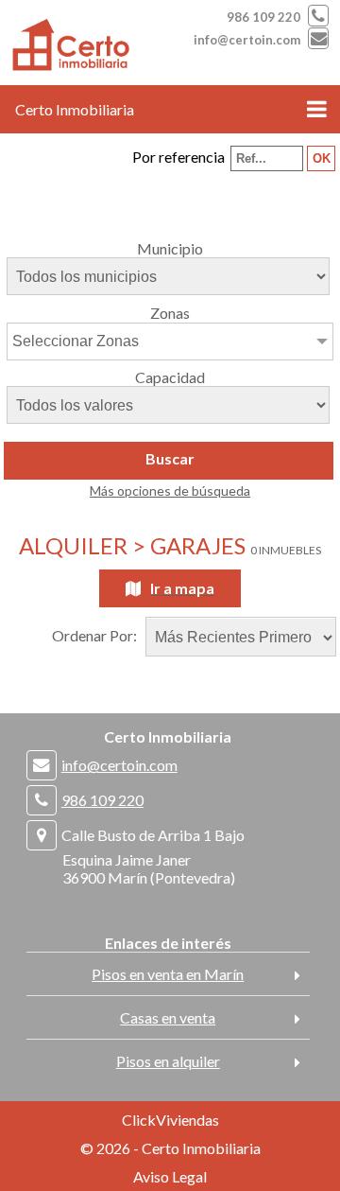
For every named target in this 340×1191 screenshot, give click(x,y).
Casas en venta (167, 1017)
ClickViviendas (170, 1120)
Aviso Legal (170, 1176)
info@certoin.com (247, 39)
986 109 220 (263, 17)
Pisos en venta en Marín (168, 974)
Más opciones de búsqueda (170, 490)
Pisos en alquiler (168, 1061)
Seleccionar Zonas (75, 341)
